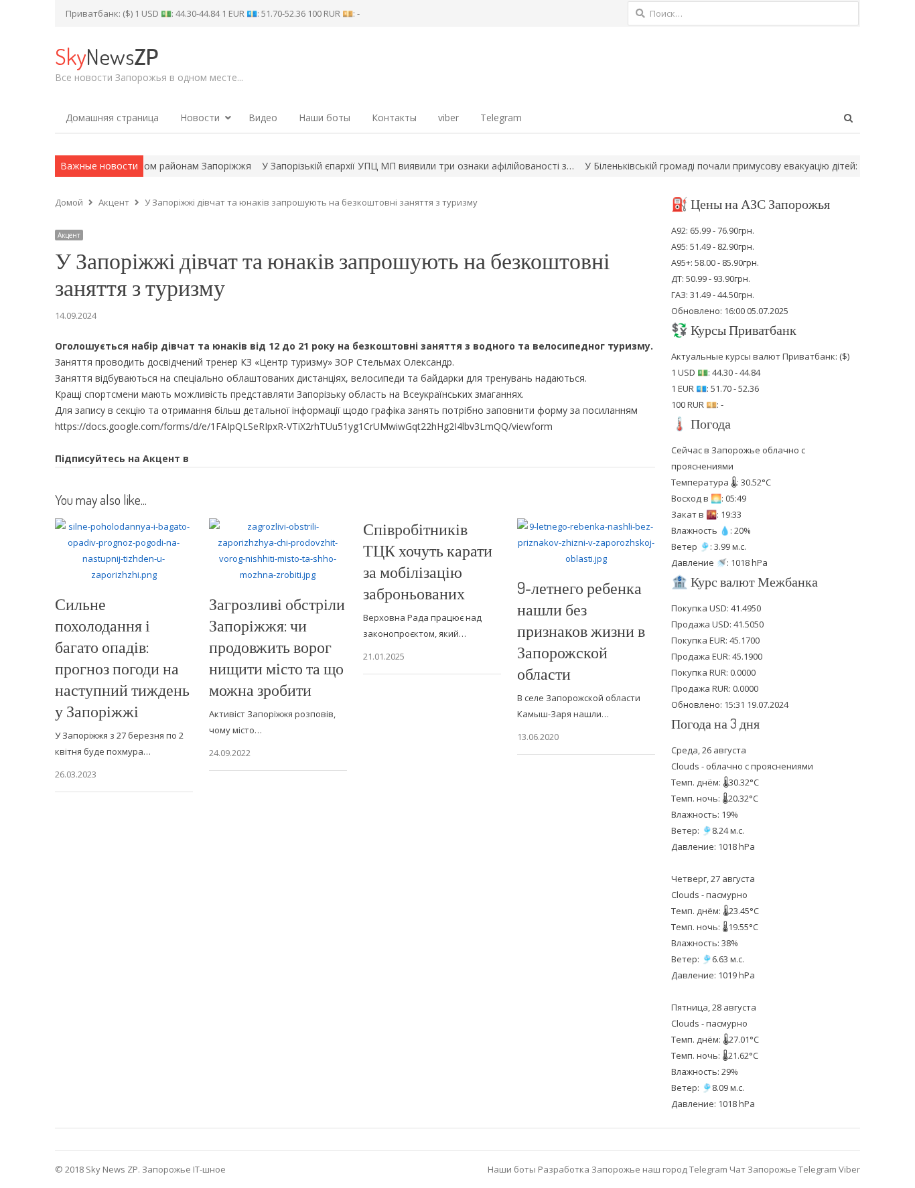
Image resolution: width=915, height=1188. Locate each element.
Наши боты (324, 117)
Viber (849, 1169)
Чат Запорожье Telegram (783, 1169)
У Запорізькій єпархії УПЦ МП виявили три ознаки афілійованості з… (377, 165)
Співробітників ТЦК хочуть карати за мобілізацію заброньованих (427, 560)
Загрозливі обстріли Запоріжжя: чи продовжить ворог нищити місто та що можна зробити (277, 646)
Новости (200, 117)
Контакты (394, 117)
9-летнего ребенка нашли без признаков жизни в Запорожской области (581, 630)
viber (448, 117)
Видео (263, 117)
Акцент (69, 235)
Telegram (501, 117)
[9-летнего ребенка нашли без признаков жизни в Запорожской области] (586, 526)
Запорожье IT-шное (184, 1169)
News (106, 56)
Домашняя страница (112, 117)
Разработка (564, 1169)
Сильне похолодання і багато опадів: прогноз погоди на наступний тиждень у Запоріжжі (122, 657)
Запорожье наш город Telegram (659, 1169)
